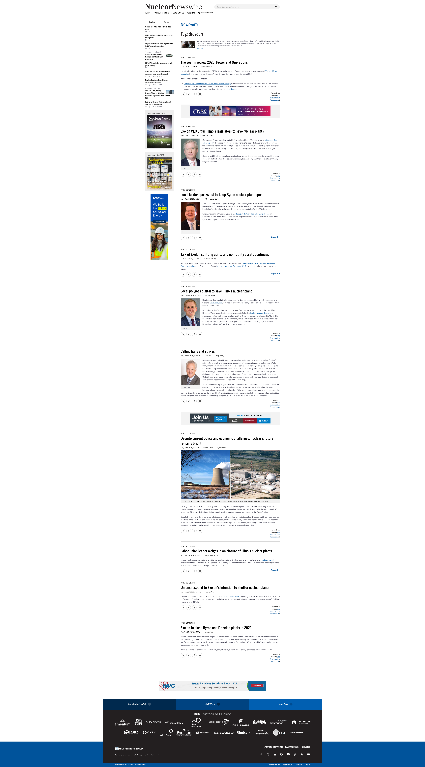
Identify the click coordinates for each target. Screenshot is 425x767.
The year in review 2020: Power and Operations (214, 61)
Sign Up (167, 12)
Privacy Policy (274, 765)
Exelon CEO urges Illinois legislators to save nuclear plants (222, 130)
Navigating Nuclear (292, 747)
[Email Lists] (308, 754)
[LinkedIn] (274, 754)
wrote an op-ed (267, 559)
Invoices (299, 765)
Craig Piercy (219, 355)
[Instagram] (281, 754)
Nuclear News (206, 66)
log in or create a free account (275, 97)
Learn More (200, 48)
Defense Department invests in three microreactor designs (207, 83)
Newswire (189, 24)
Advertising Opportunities (273, 747)
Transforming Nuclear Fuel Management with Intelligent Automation (154, 56)
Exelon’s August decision (260, 313)
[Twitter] (268, 754)
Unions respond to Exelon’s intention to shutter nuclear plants (225, 587)
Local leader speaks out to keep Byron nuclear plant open (222, 194)
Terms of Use (288, 765)
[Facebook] (261, 754)
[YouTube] (288, 754)
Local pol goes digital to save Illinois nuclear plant (216, 290)
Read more (231, 89)
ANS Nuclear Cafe (211, 199)
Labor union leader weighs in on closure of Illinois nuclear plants (226, 550)
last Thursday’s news (231, 596)
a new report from (232, 266)
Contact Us (306, 747)
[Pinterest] (295, 754)
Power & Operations (188, 57)
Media (308, 765)
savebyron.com (216, 302)
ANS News (207, 355)
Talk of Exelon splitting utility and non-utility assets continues (225, 254)
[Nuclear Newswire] (301, 754)
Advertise (191, 12)
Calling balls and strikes (198, 351)
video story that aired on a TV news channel (252, 213)
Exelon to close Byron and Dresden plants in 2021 (216, 627)
